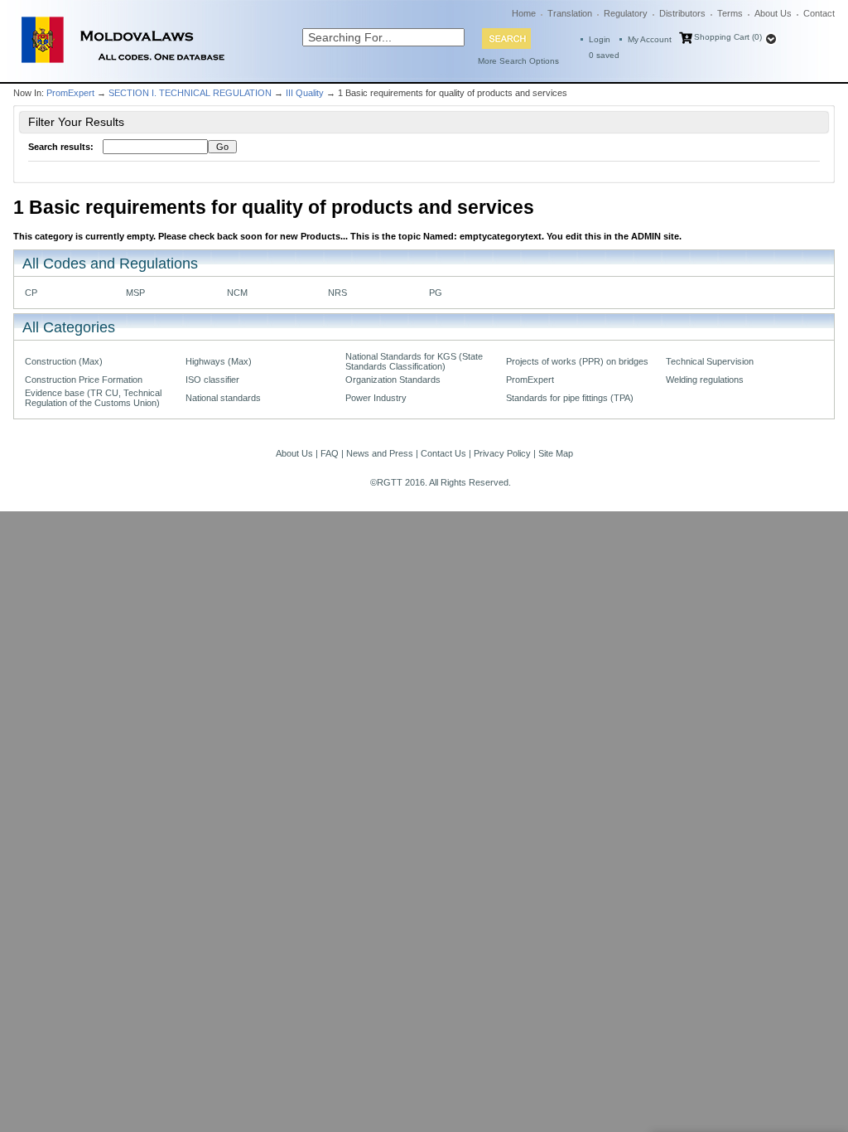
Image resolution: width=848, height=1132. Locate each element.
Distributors (682, 13)
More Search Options (518, 60)
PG (435, 293)
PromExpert (70, 93)
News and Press (379, 453)
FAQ (329, 453)
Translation (569, 13)
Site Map (555, 453)
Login (599, 39)
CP (31, 293)
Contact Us (443, 453)
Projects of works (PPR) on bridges (577, 361)
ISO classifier (212, 380)
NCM (237, 293)
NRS (337, 293)
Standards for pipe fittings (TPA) (570, 398)
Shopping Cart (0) (728, 36)
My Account (650, 39)
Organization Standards (393, 380)
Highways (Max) (219, 361)
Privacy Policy (502, 453)
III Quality (305, 93)
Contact (819, 13)
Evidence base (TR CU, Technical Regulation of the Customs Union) (93, 398)
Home (524, 13)
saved (604, 55)
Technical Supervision (710, 361)
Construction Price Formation (83, 380)
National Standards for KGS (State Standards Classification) (414, 361)
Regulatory (626, 13)
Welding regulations (705, 380)
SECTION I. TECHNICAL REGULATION (190, 93)
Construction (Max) (64, 361)
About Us (773, 13)
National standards (223, 398)
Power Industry (376, 398)
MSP (135, 293)
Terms (730, 13)
